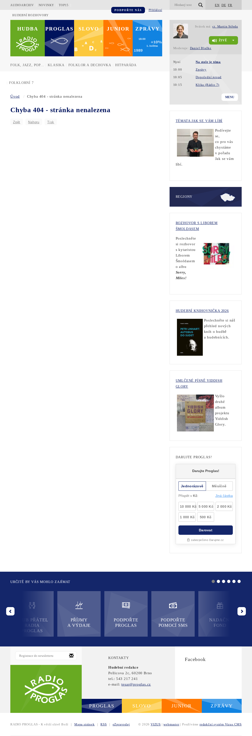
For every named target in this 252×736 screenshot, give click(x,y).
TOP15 (63, 5)
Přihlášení (155, 10)
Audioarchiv (22, 5)
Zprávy (147, 29)
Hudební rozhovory (30, 15)
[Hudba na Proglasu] (46, 689)
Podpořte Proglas (126, 622)
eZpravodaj (121, 724)
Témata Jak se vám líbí (199, 121)
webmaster (171, 724)
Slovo (89, 29)
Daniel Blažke (200, 48)
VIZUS (156, 724)
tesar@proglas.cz (136, 684)
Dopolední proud (208, 77)
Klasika (56, 65)
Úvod (15, 96)
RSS (103, 724)
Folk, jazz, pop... (27, 65)
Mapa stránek (84, 724)
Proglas (59, 29)
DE (223, 5)
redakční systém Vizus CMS (221, 724)
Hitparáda (126, 65)
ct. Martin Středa (225, 26)
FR (230, 5)
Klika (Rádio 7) (207, 85)
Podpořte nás (128, 10)
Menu (229, 97)
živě (223, 40)
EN (217, 5)
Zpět (16, 122)
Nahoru (33, 122)
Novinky (46, 5)
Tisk (50, 122)
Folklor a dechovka (89, 65)
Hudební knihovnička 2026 (202, 311)
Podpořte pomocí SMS (173, 622)
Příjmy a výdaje (79, 622)
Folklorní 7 (21, 83)
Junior (118, 29)
